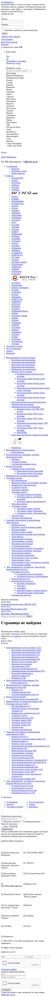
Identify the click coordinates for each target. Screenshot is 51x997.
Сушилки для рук (20, 487)
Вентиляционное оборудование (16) (22, 680)
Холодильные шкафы (21, 565)
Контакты (33, 807)
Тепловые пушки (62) (21, 725)
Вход (3, 42)
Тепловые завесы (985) (22, 720)
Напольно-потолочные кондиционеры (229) (22, 665)
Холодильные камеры (22, 553)
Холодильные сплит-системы (25, 558)
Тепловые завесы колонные (29, 494)
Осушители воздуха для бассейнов (32, 576)
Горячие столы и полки (22, 532)
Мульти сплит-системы (22, 372)
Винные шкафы (19, 529)
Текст (6, 826)
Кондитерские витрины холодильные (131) (31, 746)
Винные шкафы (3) (20, 741)
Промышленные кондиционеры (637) (28, 671)
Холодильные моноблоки (23, 555)
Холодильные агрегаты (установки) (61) (29, 760)
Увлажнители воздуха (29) (23, 793)
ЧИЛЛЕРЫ (22, 432)
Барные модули (19, 525)
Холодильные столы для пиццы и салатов (30, 562)
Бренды (10, 804)
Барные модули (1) (20, 736)
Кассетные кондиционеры (23, 365)
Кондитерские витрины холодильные (29, 534)
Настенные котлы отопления (30, 473)
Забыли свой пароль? (10, 36)
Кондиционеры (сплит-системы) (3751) (23, 647)
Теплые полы (18, 515)
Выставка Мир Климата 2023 (14, 609)
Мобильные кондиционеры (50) (26, 659)
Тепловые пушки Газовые (28, 508)
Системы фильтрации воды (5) (25, 694)
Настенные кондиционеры (24, 360)
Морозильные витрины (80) (24, 751)
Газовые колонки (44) (21, 692)
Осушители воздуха (21, 572)
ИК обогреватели (20, 480)
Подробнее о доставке (16, 61)
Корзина (4, 44)
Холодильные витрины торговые (27, 551)
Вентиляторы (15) (19, 683)
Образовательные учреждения (30, 593)
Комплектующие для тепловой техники (29, 483)
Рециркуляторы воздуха (22, 581)
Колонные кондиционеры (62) (25, 657)
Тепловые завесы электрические (31, 501)
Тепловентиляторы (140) (22, 718)
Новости (15, 169)
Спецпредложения (31, 821)
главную (17, 636)
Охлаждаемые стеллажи (22, 541)
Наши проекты (18, 173)
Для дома (21, 586)
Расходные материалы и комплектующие (30, 435)
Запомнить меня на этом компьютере (21, 30)
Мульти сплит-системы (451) (24, 662)
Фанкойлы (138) (19, 678)
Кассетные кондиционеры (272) (26, 655)
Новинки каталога (12, 821)
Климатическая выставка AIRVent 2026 (18, 604)
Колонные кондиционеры (23, 367)
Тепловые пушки (19, 506)
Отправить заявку (9, 969)
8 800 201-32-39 (8, 995)
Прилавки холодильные (22, 544)
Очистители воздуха (21, 579)
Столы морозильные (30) (23, 758)
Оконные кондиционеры (23, 404)
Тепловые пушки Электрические (32, 513)
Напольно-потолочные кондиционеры (29, 402)
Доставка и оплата (15, 807)
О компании (12, 802)
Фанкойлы (16, 448)
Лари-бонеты (18, 537)
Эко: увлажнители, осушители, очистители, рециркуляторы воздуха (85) (25, 782)
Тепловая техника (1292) (17, 704)
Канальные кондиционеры (24, 362)
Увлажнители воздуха (22, 595)
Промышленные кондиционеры (26, 407)
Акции (32, 804)
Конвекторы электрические (24, 485)
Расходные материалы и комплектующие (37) (22, 674)
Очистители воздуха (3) (22, 788)
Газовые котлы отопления (23, 469)
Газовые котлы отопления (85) (25, 699)
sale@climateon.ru (8, 157)
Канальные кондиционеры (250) (26, 652)
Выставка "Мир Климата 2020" (15, 614)
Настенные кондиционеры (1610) (26, 650)
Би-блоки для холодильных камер (27, 527)
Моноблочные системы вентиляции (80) (24, 701)
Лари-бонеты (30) (19, 748)
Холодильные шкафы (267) (24, 779)
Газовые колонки (19, 462)
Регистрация (7, 39)
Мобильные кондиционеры (24, 369)
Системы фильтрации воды (24, 464)
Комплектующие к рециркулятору (32, 590)
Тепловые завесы (19, 492)
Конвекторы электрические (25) (26, 713)
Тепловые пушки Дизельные (30, 511)
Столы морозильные (21, 546)
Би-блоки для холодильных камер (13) (29, 739)
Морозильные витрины (22, 539)
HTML (15, 826)
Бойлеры (16, 459)
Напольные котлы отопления (30, 471)
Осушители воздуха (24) (22, 786)
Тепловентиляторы (20, 490)
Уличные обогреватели (22, 518)
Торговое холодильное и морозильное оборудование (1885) (23, 733)
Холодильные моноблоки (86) (25, 767)
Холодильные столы (21, 560)
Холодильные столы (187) (23, 772)
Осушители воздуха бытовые (30, 574)
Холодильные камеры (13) (23, 765)
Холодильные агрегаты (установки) (28, 548)
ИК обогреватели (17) (21, 706)
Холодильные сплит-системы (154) (27, 769)
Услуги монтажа (36, 802)
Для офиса (22, 588)
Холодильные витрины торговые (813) (29, 762)
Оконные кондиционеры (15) (25, 669)
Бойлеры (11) (17, 690)
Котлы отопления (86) (16, 697)
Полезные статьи (19, 171)
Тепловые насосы (20, 504)
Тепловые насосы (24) (21, 722)
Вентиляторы (18, 452)
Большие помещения (26, 583)
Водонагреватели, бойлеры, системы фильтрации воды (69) (22, 686)
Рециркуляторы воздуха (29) (24, 790)
